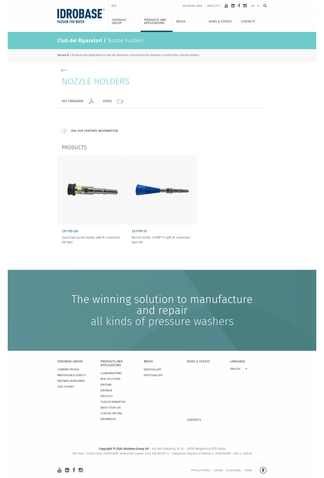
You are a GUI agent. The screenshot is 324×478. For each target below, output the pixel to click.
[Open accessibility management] (261, 470)
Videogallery (152, 369)
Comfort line (170, 55)
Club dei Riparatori (117, 55)
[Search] (264, 5)
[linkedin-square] (233, 5)
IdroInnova (108, 419)
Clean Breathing (111, 373)
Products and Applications (87, 55)
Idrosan (106, 384)
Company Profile (68, 369)
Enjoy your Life (111, 407)
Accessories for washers (145, 55)
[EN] (255, 1)
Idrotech (107, 396)
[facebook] (239, 5)
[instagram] (245, 5)
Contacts (194, 420)
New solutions (111, 379)
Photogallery (153, 375)
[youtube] (226, 5)
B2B (114, 5)
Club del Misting (111, 413)
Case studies (65, 386)
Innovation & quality (71, 375)
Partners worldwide (71, 381)
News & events (198, 361)
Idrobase (106, 390)
